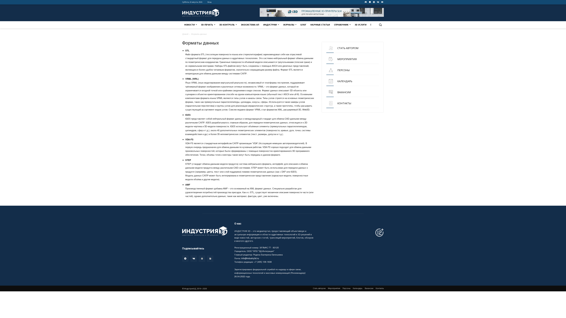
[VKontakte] (378, 2)
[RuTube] (210, 259)
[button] (380, 24)
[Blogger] (370, 2)
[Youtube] (382, 2)
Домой (185, 34)
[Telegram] (374, 2)
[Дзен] (202, 259)
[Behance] (365, 2)
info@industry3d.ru (250, 258)
